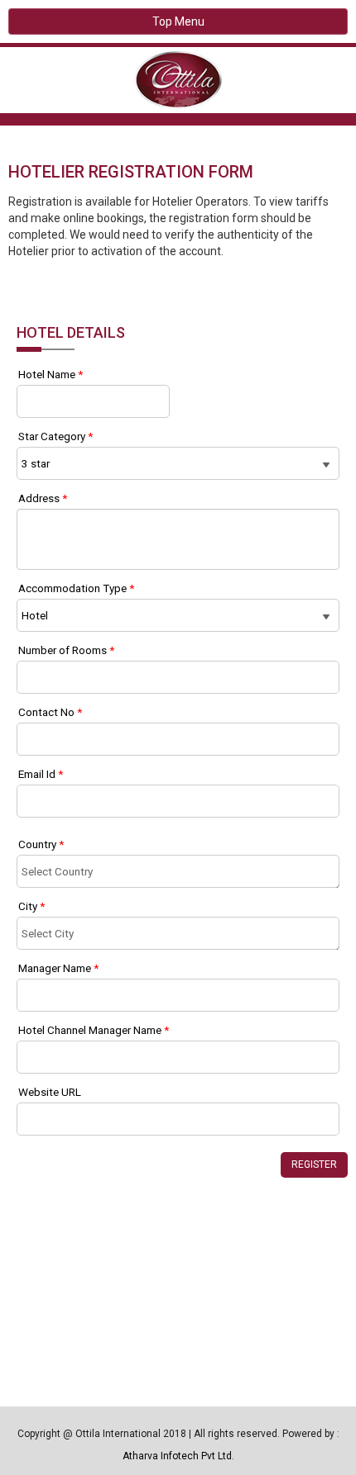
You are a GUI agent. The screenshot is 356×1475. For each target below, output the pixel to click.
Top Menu (178, 21)
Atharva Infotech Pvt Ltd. (178, 1456)
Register (314, 1164)
